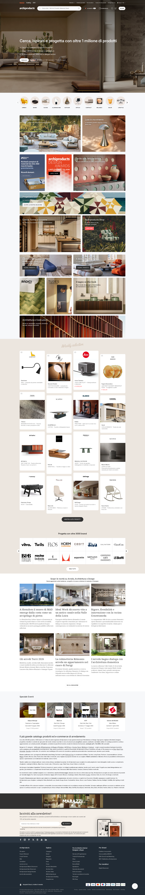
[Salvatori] (105, 544)
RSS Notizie (109, 889)
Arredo (38, 747)
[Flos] (52, 544)
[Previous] (18, 102)
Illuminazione (46, 747)
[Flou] (92, 544)
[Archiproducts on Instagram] (25, 839)
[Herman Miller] (66, 557)
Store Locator (76, 861)
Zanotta (28, 751)
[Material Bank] (32, 172)
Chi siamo (22, 851)
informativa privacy (49, 832)
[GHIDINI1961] (105, 557)
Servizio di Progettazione (79, 854)
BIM (34, 3)
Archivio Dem (49, 869)
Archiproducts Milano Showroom (29, 866)
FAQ (21, 859)
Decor (79, 747)
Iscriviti (67, 823)
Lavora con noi (24, 864)
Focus (47, 864)
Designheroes (50, 879)
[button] (72, 3)
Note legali (75, 876)
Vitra (114, 749)
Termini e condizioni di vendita (80, 874)
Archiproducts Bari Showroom (28, 869)
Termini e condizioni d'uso (98, 889)
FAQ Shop (75, 879)
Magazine (49, 859)
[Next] (127, 102)
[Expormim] (79, 557)
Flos (121, 749)
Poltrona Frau (69, 754)
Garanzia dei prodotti (78, 869)
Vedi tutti (72, 569)
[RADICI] (32, 296)
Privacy (76, 889)
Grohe (88, 775)
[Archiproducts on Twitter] (33, 839)
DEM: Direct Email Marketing (106, 856)
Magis (21, 756)
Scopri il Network (24, 854)
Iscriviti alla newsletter (26, 874)
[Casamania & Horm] (66, 544)
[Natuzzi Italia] (92, 557)
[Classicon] (118, 544)
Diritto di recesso (77, 871)
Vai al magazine (72, 685)
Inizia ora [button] (24, 60)
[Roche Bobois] (39, 557)
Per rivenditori (90, 2)
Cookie (89, 889)
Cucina (74, 747)
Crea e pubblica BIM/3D (105, 854)
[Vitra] (26, 544)
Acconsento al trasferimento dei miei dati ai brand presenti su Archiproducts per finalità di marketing (42, 828)
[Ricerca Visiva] (79, 8)
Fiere (47, 861)
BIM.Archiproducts (51, 874)
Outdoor (61, 747)
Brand (47, 854)
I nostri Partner (24, 856)
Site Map (122, 889)
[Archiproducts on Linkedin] (46, 839)
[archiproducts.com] (27, 8)
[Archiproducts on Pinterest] (29, 839)
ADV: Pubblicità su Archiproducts (108, 859)
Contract (91, 747)
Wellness (84, 747)
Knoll (118, 749)
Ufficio (69, 747)
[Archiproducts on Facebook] (21, 839)
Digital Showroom (104, 868)
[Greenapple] (52, 557)
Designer (48, 856)
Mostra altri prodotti (72, 519)
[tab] (74, 2)
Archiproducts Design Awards (28, 871)
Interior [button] (22, 3)
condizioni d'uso (39, 832)
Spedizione (75, 866)
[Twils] (39, 544)
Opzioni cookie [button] (82, 889)
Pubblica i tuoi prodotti (105, 851)
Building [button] (28, 3)
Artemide (22, 751)
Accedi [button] (122, 8)
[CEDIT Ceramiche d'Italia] (79, 544)
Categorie (48, 851)
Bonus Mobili (75, 864)
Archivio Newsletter (51, 866)
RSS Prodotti (116, 889)
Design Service (111, 2)
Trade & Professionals (100, 2)
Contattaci (22, 861)
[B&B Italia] (26, 557)
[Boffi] (118, 557)
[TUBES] (59, 296)
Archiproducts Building (52, 876)
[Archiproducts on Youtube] (42, 839)
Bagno (55, 747)
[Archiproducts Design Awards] (59, 172)
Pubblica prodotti (81, 2)
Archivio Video (50, 871)
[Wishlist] (112, 8)
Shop (73, 859)
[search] (39, 8)
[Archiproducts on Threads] (37, 839)
